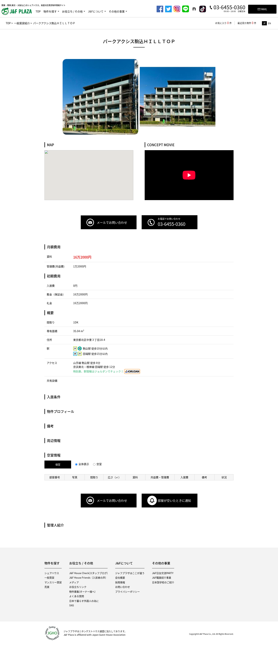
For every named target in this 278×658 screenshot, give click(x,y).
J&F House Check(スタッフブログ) (88, 573)
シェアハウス (51, 573)
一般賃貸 (49, 577)
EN (269, 23)
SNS (71, 605)
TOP (38, 11)
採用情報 (120, 582)
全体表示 (83, 464)
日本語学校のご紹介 (163, 582)
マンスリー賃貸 (53, 582)
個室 (57, 464)
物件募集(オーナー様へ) (82, 591)
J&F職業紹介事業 (161, 577)
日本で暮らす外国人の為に (84, 601)
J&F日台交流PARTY (162, 573)
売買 (46, 587)
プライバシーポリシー (127, 591)
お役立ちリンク (77, 587)
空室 (99, 464)
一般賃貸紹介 (22, 23)
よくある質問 (76, 596)
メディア (74, 582)
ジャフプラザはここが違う (129, 573)
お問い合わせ (122, 587)
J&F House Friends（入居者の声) (87, 577)
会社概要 (120, 577)
